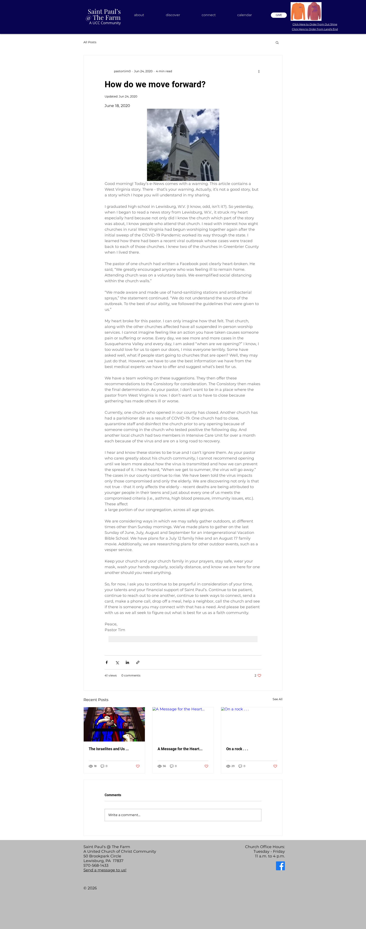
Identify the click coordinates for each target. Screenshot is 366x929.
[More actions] (258, 71)
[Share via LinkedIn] (127, 662)
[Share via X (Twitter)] (117, 662)
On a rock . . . (237, 749)
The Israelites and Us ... (109, 749)
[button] (277, 42)
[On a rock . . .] (251, 724)
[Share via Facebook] (107, 662)
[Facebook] (280, 865)
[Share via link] (138, 662)
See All (278, 699)
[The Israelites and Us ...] (114, 724)
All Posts (89, 42)
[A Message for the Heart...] (183, 724)
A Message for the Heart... (180, 749)
